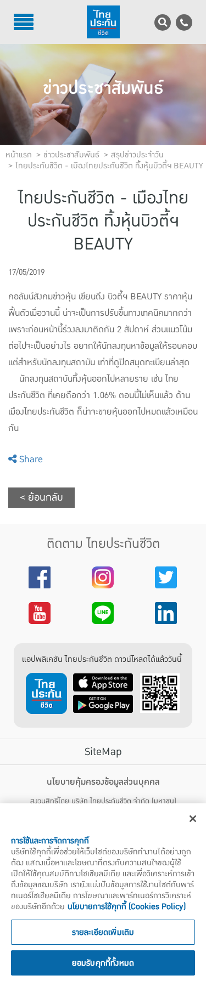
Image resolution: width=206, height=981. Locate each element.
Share (29, 459)
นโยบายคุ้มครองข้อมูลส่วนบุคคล (103, 782)
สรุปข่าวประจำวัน (137, 154)
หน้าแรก (18, 154)
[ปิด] (193, 819)
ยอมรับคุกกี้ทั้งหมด (103, 962)
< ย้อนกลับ (41, 497)
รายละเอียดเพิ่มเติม (103, 932)
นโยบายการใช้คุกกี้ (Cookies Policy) (127, 906)
